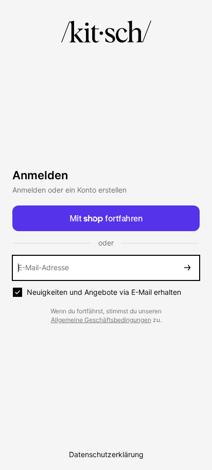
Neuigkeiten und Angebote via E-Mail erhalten (104, 292)
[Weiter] (187, 268)
